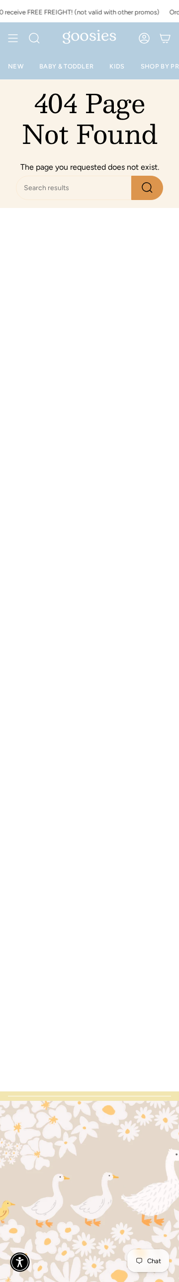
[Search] (147, 188)
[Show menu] (13, 38)
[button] (20, 1262)
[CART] (165, 38)
